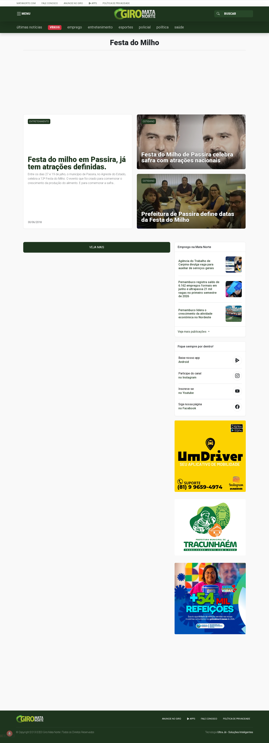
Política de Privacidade (116, 3)
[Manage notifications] (9, 733)
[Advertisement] (134, 84)
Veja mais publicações (192, 331)
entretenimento (100, 27)
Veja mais (96, 247)
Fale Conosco (50, 3)
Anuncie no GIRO (73, 3)
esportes (126, 27)
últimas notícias (29, 27)
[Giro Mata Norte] (134, 13)
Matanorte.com (26, 3)
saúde (179, 27)
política (162, 27)
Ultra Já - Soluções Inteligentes (235, 732)
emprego (74, 27)
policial (145, 27)
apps (94, 3)
